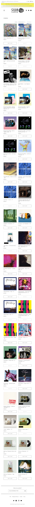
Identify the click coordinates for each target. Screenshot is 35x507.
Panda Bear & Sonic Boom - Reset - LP (10, 338)
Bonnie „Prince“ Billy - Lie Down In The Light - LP (24, 154)
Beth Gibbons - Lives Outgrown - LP (24, 84)
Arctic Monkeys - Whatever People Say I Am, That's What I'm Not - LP (10, 84)
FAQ (10, 496)
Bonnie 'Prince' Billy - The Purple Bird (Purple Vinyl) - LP (24, 131)
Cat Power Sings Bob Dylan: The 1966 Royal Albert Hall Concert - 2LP (24, 200)
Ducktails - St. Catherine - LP (9, 223)
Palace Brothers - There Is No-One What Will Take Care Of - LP (24, 292)
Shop (32, 1)
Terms (24, 496)
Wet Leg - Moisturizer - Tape (9, 474)
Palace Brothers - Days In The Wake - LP (23, 269)
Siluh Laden (15, 504)
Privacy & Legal (19, 504)
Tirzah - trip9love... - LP (8, 429)
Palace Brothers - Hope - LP (9, 291)
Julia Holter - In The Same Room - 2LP (10, 246)
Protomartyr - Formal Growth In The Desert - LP (24, 361)
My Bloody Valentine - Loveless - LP (10, 269)
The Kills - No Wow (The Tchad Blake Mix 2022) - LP (24, 407)
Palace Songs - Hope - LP (8, 314)
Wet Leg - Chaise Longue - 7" (23, 429)
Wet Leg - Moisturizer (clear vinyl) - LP (10, 452)
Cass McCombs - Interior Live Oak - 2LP (10, 177)
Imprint (24, 504)
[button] (4, 10)
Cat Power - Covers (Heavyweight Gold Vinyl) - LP (24, 177)
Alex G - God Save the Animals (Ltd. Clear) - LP (24, 38)
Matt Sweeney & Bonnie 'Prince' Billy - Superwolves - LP (24, 246)
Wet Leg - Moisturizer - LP (23, 451)
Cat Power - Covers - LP (8, 199)
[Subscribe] (25, 491)
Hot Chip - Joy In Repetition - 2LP (24, 223)
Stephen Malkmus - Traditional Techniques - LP (9, 407)
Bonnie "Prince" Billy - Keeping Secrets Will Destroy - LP (23, 107)
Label (29, 1)
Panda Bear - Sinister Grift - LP (9, 360)
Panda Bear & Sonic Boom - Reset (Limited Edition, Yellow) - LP (24, 315)
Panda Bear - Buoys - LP (22, 337)
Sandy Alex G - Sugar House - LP (24, 383)
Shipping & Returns (15, 496)
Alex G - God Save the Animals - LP (9, 61)
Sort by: (16, 22)
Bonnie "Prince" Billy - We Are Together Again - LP (9, 131)
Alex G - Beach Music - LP (8, 38)
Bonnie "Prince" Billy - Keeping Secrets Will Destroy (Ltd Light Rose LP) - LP (9, 107)
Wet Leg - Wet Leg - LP (22, 474)
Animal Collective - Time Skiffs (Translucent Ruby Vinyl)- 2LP (24, 61)
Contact (21, 496)
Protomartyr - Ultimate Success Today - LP (9, 384)
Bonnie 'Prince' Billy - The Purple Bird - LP (10, 154)
